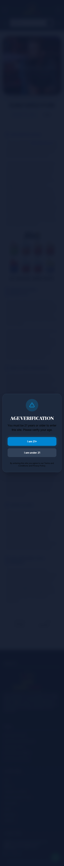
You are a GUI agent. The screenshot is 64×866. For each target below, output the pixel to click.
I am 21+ (32, 441)
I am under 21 (32, 452)
